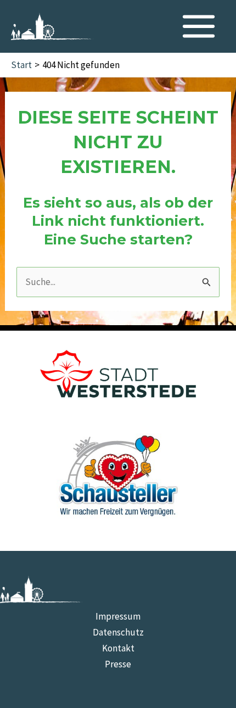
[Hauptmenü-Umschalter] (199, 26)
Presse (118, 664)
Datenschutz (118, 632)
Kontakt (118, 648)
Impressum (118, 616)
